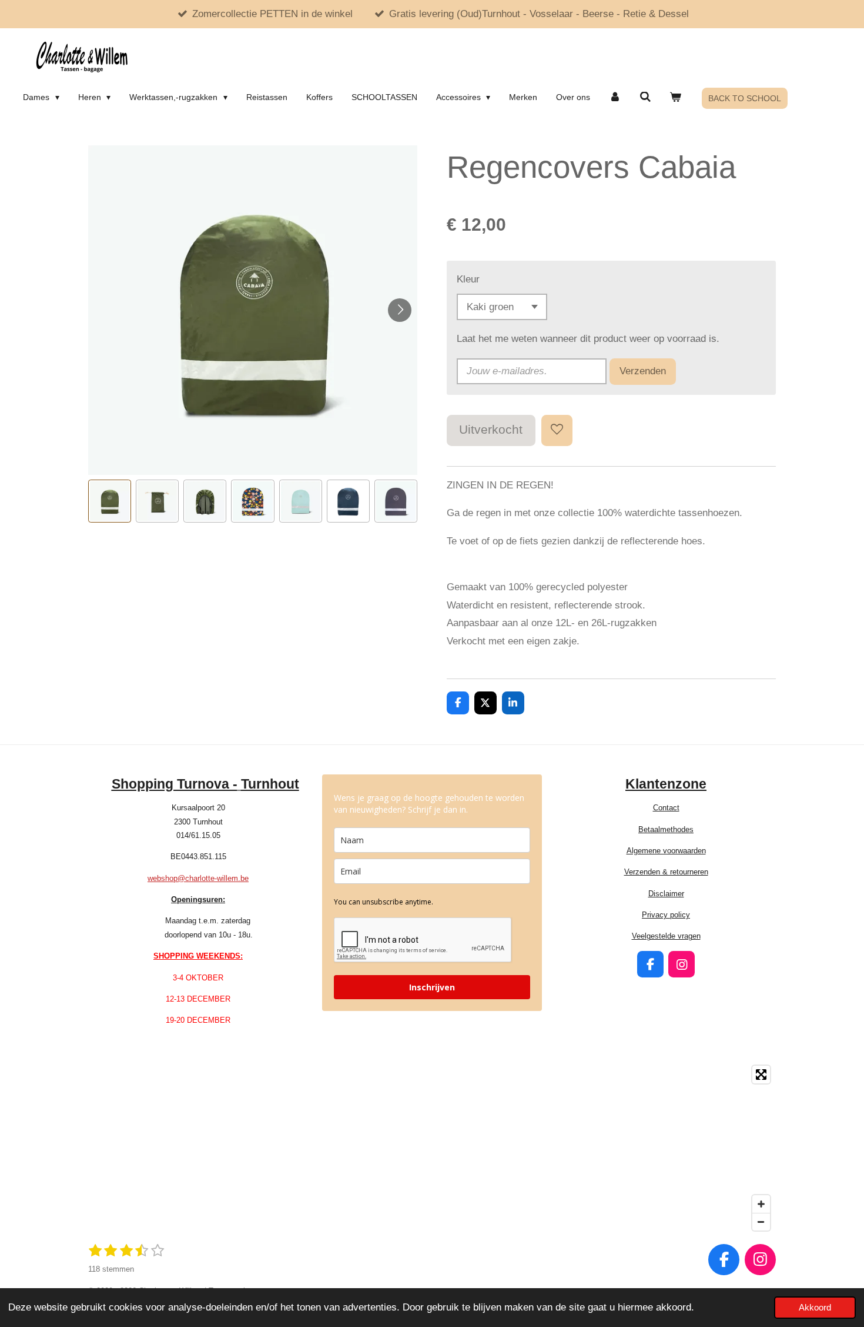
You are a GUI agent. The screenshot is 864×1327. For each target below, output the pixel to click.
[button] (109, 501)
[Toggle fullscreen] (761, 1074)
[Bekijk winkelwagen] (676, 97)
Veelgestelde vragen (666, 936)
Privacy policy (666, 914)
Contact (666, 807)
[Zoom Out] (761, 1221)
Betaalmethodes (666, 829)
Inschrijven (432, 987)
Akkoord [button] (815, 1307)
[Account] (614, 97)
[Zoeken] (645, 97)
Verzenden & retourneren (666, 871)
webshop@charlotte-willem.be (198, 878)
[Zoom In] (761, 1204)
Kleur (468, 279)
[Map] (432, 1148)
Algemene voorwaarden (666, 850)
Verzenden (642, 371)
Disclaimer (666, 893)
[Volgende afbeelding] (399, 310)
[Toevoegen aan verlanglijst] (556, 430)
